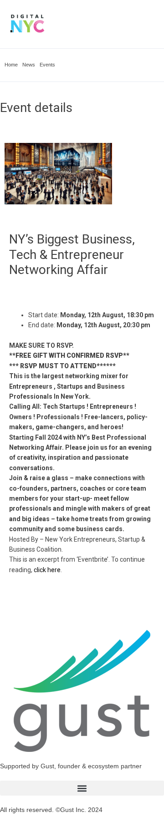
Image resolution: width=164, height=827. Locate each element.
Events (47, 64)
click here (47, 569)
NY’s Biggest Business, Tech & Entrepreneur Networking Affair (72, 254)
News (28, 64)
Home (11, 64)
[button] (82, 788)
